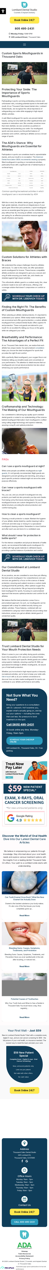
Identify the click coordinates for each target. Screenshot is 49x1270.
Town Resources (24, 1254)
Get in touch (6, 677)
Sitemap (24, 1251)
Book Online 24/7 (24, 20)
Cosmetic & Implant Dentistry (24, 13)
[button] (3, 11)
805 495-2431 (24, 28)
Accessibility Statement (24, 1256)
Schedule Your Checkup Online (22, 740)
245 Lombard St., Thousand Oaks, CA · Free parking (24, 749)
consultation (39, 348)
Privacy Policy (24, 1258)
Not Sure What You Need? (22, 697)
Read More (24, 915)
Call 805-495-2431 (24, 1222)
